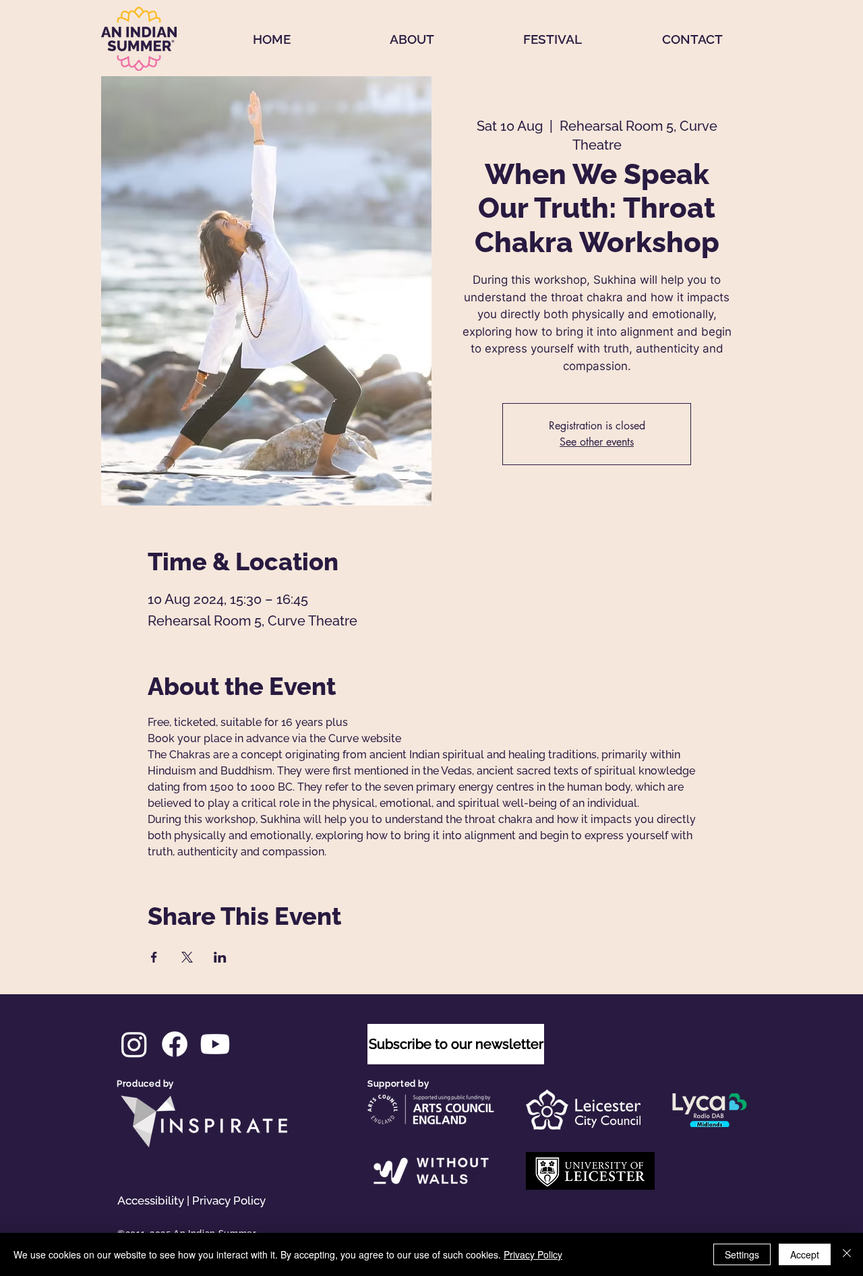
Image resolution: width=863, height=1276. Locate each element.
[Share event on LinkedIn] (220, 957)
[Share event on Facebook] (154, 957)
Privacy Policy (229, 1200)
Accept (804, 1254)
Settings (742, 1254)
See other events (597, 442)
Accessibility (150, 1200)
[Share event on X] (187, 957)
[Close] (847, 1254)
